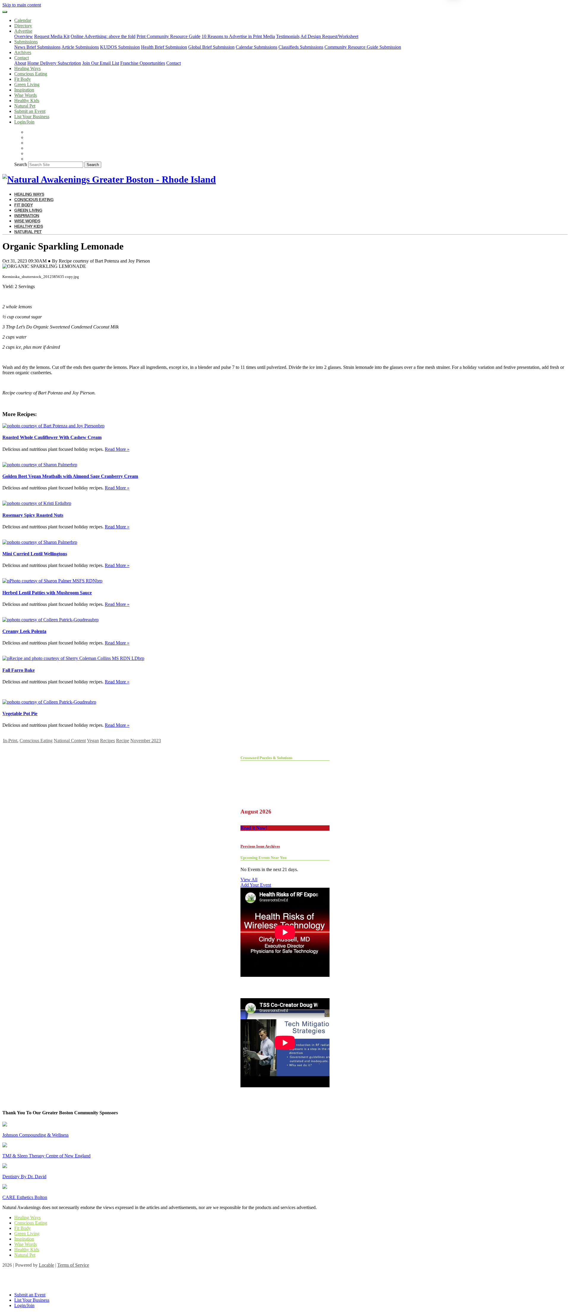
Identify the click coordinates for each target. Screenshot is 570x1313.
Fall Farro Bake (18, 670)
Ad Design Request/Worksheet (329, 36)
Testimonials (288, 36)
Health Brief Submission (164, 47)
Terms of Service (73, 1265)
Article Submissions (80, 47)
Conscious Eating (30, 73)
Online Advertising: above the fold (103, 36)
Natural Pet (24, 105)
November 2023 (145, 740)
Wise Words (25, 95)
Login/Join (24, 121)
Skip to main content (21, 4)
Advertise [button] (23, 31)
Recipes (107, 740)
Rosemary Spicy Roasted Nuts (32, 515)
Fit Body (22, 79)
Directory (23, 25)
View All (248, 879)
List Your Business (31, 116)
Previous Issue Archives (260, 846)
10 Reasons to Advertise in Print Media (238, 36)
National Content (70, 740)
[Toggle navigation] (4, 12)
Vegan (93, 740)
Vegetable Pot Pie (19, 713)
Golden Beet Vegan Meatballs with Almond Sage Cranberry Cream (70, 476)
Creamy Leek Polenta (24, 631)
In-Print (10, 740)
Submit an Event (29, 111)
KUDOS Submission (120, 47)
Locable (46, 1265)
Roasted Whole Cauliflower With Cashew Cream (52, 437)
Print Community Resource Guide (168, 36)
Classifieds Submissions (300, 47)
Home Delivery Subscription (54, 63)
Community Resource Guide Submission (362, 47)
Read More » (117, 449)
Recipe (122, 740)
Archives (22, 52)
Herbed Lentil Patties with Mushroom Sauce (47, 592)
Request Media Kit (51, 36)
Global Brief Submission (211, 47)
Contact (173, 63)
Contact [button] (21, 57)
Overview (23, 36)
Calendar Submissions (256, 47)
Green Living (26, 84)
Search (20, 164)
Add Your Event (255, 884)
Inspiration (24, 89)
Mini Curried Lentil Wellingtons (34, 553)
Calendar (22, 20)
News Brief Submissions (37, 47)
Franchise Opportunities (142, 63)
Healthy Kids (26, 100)
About (20, 63)
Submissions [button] (26, 41)
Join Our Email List (100, 63)
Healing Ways (27, 68)
